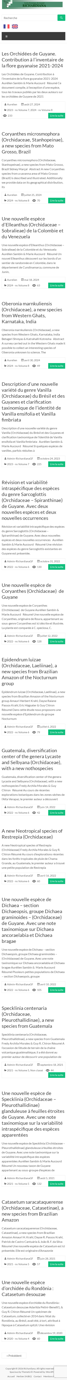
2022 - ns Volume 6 (18, 566)
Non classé (36, 1070)
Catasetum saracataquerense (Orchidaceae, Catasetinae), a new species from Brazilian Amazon (32, 1211)
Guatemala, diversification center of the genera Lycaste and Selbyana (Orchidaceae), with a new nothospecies (31, 759)
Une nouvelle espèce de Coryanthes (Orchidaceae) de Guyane (33, 591)
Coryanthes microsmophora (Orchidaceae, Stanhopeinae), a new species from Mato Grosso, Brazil (32, 143)
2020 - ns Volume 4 (18, 1338)
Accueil (11, 1376)
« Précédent (14, 1355)
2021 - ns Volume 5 (18, 1070)
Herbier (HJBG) (24, 1376)
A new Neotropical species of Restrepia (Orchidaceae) (32, 834)
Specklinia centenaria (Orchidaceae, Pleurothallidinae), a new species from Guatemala (28, 1017)
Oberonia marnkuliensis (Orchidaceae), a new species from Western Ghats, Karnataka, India (32, 312)
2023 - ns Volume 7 (18, 110)
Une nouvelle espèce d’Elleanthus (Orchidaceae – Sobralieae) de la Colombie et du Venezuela (32, 227)
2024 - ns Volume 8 (41, 110)
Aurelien (12, 104)
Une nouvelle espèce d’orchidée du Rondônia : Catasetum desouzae (28, 1288)
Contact (38, 1376)
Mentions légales (51, 1376)
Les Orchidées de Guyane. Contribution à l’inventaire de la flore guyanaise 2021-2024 (33, 60)
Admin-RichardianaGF (20, 458)
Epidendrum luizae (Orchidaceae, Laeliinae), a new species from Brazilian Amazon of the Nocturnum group (30, 671)
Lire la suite (56, 115)
